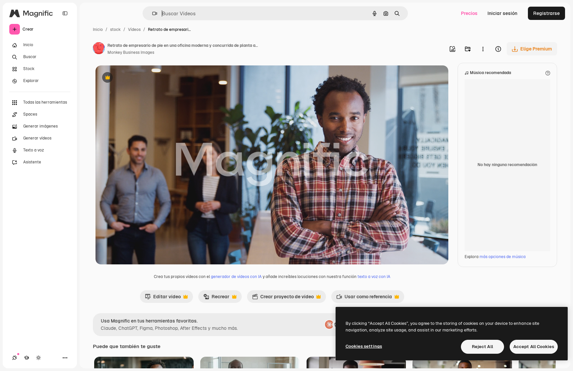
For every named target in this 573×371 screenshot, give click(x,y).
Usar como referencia (364, 298)
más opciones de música (502, 256)
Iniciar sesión (502, 13)
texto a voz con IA (373, 276)
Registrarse (546, 13)
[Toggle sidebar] (65, 13)
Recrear (216, 298)
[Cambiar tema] (38, 357)
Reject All (482, 346)
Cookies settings (364, 346)
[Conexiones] (14, 357)
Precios (469, 13)
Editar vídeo (163, 298)
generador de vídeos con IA (236, 276)
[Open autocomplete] (152, 13)
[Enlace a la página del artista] (99, 49)
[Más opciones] (482, 48)
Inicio (98, 29)
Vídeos (134, 29)
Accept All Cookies (533, 346)
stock (115, 29)
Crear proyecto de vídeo (283, 298)
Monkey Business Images (130, 52)
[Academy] (26, 357)
